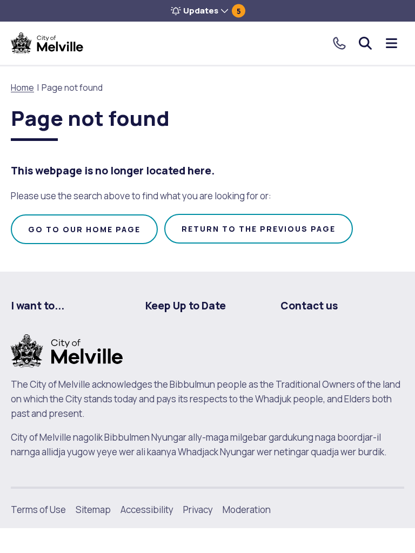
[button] (207, 11)
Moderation (247, 509)
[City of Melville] (47, 43)
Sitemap (93, 509)
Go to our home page (84, 229)
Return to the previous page (259, 229)
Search (365, 43)
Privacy (198, 509)
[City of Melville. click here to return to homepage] (67, 349)
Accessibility (147, 509)
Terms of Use (38, 509)
